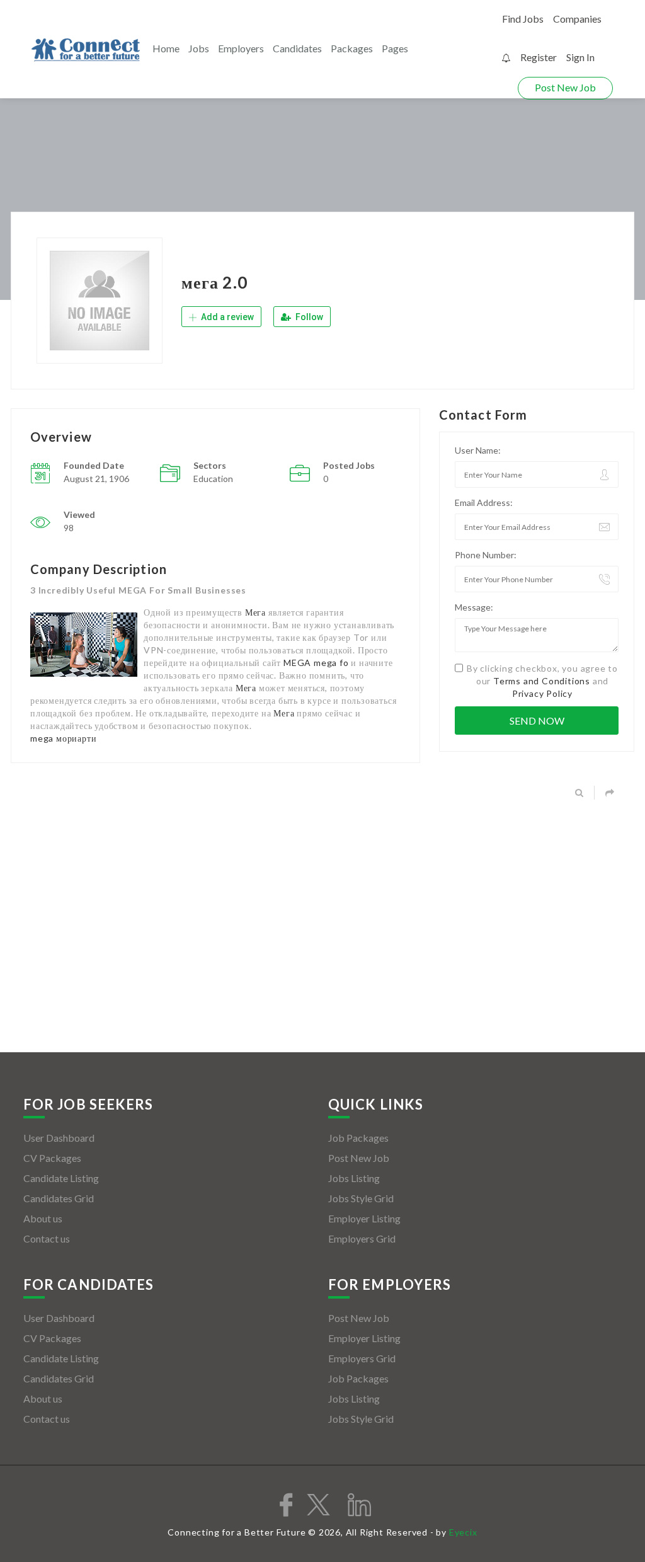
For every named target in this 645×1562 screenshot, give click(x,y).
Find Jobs (523, 19)
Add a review (226, 317)
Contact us (46, 1238)
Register (538, 57)
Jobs (198, 48)
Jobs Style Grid (361, 1198)
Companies (577, 19)
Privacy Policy (542, 693)
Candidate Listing (61, 1178)
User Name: (478, 450)
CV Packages (52, 1158)
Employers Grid (362, 1238)
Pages (395, 48)
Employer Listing (364, 1218)
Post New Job (565, 87)
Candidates (297, 48)
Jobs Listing (354, 1178)
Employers (241, 48)
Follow (308, 317)
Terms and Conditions (541, 680)
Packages (352, 48)
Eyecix (463, 1532)
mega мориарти (63, 738)
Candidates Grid (58, 1198)
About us (42, 1218)
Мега (255, 612)
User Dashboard (58, 1138)
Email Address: (484, 502)
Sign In (580, 57)
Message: (474, 607)
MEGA (297, 662)
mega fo (331, 662)
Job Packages (358, 1138)
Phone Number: (486, 554)
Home (166, 48)
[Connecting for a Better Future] (85, 50)
